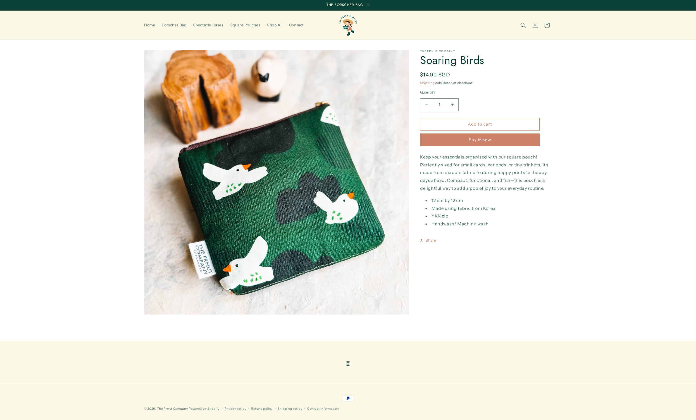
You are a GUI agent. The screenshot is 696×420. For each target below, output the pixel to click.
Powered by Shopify (204, 408)
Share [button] (430, 240)
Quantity (427, 92)
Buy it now (480, 139)
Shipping (427, 83)
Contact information (323, 408)
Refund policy (262, 408)
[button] (523, 25)
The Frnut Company (172, 408)
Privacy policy (236, 408)
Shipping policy (290, 408)
